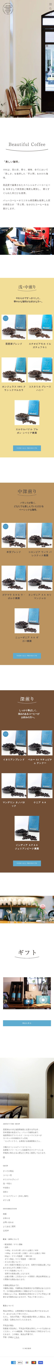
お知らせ (6, 1218)
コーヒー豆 (7, 1175)
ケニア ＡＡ (40, 802)
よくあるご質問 (9, 1226)
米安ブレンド (14, 552)
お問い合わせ (8, 1222)
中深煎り (6, 1188)
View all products (27, 448)
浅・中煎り (7, 1184)
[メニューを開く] (50, 4)
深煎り (5, 1192)
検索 (5, 1214)
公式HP (6, 1231)
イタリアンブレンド (14, 759)
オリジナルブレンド (11, 1179)
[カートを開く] (50, 13)
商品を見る (27, 1023)
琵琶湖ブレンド (14, 344)
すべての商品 (8, 1171)
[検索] (50, 8)
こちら (16, 1337)
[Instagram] (4, 1157)
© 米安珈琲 (27, 1348)
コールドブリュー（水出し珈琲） (16, 1196)
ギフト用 (6, 1200)
